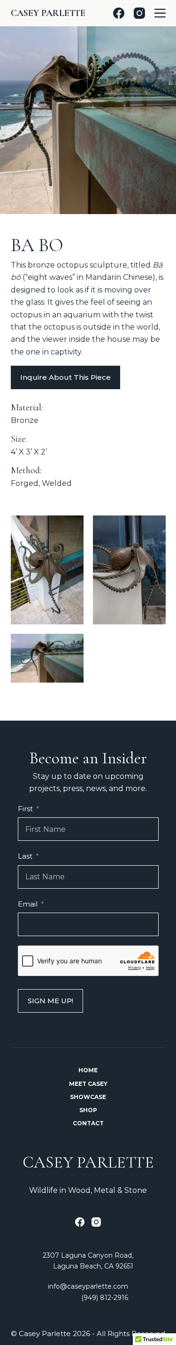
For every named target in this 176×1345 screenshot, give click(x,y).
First (25, 808)
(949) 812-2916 (104, 1297)
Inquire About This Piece (65, 377)
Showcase (88, 1096)
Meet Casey (88, 1083)
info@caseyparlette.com (88, 1286)
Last (25, 856)
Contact (88, 1123)
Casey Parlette (48, 13)
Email (28, 903)
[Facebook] (118, 13)
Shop (88, 1110)
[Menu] (160, 13)
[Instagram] (139, 13)
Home (88, 1070)
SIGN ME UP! (50, 1000)
